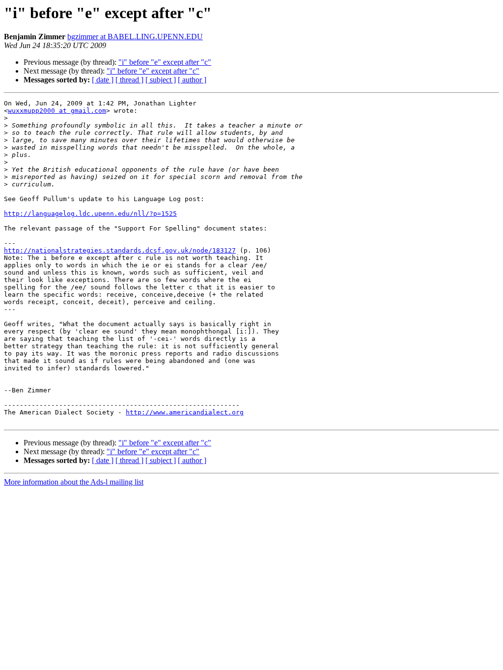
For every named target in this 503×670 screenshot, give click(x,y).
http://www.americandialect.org (185, 412)
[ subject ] (160, 80)
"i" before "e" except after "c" (164, 62)
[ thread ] (129, 80)
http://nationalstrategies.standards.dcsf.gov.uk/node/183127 (120, 250)
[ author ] (192, 80)
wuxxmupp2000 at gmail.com (57, 110)
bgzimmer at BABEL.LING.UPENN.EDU (135, 36)
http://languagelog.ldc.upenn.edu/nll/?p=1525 (90, 213)
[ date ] (102, 80)
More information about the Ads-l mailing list (73, 482)
